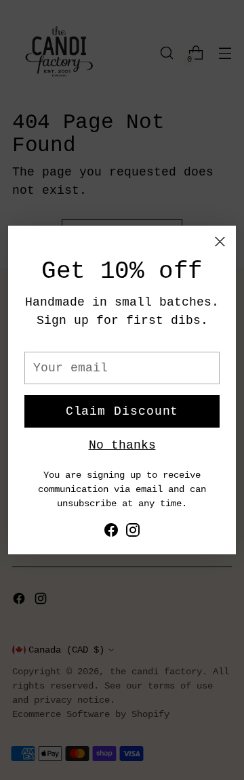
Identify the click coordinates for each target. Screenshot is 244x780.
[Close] (219, 241)
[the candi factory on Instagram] (133, 533)
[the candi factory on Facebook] (111, 533)
